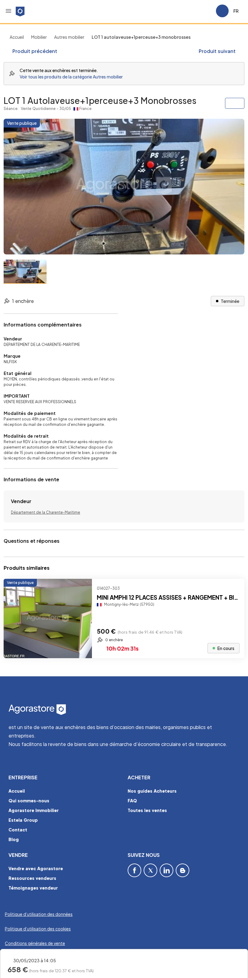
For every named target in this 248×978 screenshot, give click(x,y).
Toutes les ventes (147, 810)
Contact (17, 829)
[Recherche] (194, 11)
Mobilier (39, 37)
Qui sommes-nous (28, 800)
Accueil (17, 37)
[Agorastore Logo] (124, 710)
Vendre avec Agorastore (35, 868)
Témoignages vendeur (33, 887)
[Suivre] (235, 588)
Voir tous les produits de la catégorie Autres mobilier (71, 76)
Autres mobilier (69, 37)
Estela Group (23, 820)
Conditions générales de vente (35, 943)
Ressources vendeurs (32, 878)
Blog (13, 839)
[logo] (20, 10)
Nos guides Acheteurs (152, 791)
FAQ (132, 800)
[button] (8, 11)
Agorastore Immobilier (33, 810)
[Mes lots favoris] (208, 11)
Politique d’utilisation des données (39, 914)
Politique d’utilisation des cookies (38, 928)
